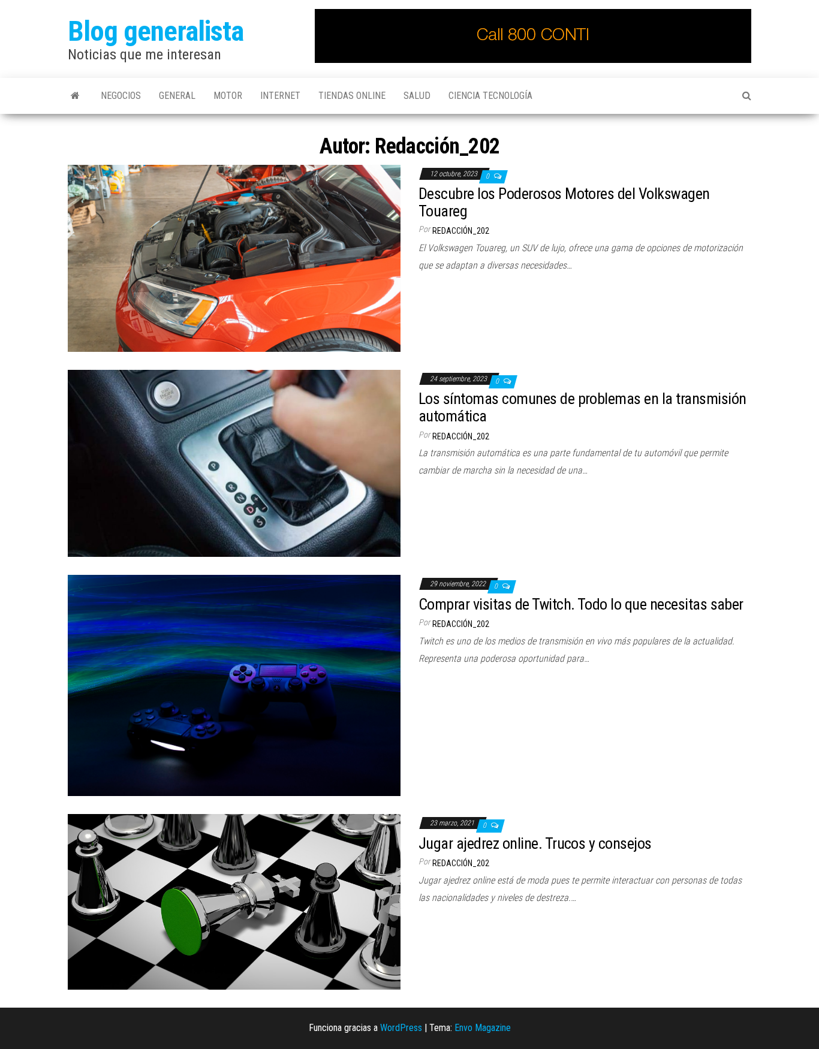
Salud (417, 95)
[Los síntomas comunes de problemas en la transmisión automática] (234, 462)
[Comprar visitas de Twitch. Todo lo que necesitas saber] (234, 685)
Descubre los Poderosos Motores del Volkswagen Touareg (564, 202)
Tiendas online (352, 95)
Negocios (121, 95)
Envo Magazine (482, 1027)
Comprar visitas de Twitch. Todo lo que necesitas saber (580, 604)
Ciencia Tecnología (490, 95)
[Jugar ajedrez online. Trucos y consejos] (234, 901)
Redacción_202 (460, 231)
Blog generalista (155, 30)
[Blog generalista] (75, 96)
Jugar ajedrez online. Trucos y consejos (535, 843)
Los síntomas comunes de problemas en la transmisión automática (582, 407)
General (177, 95)
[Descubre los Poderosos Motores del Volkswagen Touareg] (234, 257)
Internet (280, 95)
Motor (227, 95)
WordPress (401, 1027)
